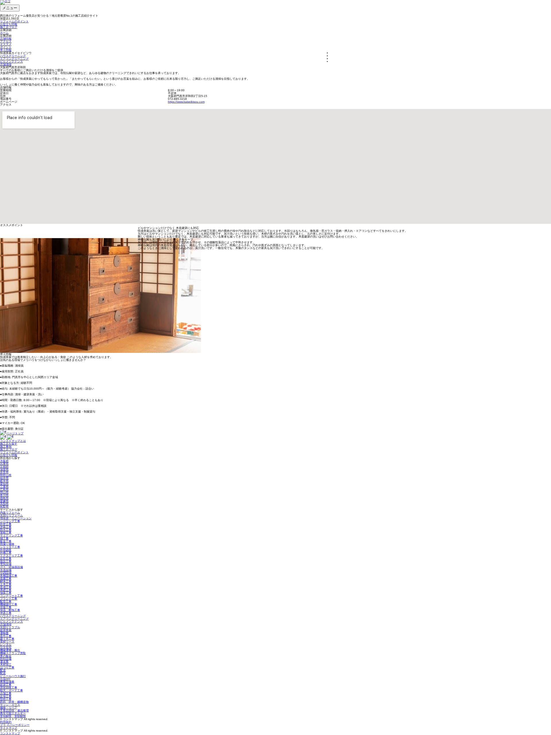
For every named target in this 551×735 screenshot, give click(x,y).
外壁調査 (5, 549)
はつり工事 (7, 667)
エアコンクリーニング (14, 58)
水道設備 (5, 569)
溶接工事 (5, 607)
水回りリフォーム (11, 515)
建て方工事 (7, 638)
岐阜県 (4, 481)
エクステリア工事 (11, 555)
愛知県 (4, 483)
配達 (3, 670)
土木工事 (5, 584)
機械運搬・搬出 (10, 650)
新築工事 (5, 684)
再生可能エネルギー (13, 713)
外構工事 (5, 552)
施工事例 (5, 446)
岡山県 (4, 492)
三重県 (4, 486)
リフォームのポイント (14, 21)
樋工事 (4, 538)
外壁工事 (5, 524)
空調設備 (5, 572)
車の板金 (5, 656)
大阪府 (4, 460)
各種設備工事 (8, 575)
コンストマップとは (13, 440)
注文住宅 (5, 647)
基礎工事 (5, 590)
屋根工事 (5, 532)
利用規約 (5, 722)
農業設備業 (7, 681)
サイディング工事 (11, 535)
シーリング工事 (10, 521)
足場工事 (5, 696)
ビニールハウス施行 (13, 676)
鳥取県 (4, 506)
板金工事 (5, 541)
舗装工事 (5, 592)
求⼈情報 (5, 50)
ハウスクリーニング (13, 55)
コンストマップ (10, 733)
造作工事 (5, 635)
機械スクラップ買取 (13, 653)
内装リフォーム (10, 512)
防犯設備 (5, 658)
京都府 (4, 466)
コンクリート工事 (11, 595)
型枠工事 (5, 699)
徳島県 (4, 498)
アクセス (5, 41)
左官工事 (5, 558)
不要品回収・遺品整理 (14, 710)
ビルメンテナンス (11, 61)
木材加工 (5, 664)
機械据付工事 (8, 604)
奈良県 (4, 472)
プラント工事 (8, 598)
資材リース (7, 641)
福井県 (4, 478)
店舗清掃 (5, 64)
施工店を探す (8, 443)
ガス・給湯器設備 (11, 567)
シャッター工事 (10, 547)
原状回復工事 (8, 687)
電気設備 (5, 564)
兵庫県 (4, 463)
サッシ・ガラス (10, 704)
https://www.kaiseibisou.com (186, 101)
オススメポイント (5, 46)
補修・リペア (8, 707)
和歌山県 (5, 475)
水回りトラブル (10, 627)
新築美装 (5, 630)
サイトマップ (8, 727)
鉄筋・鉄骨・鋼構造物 (14, 701)
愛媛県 (4, 501)
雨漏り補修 (7, 544)
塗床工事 (5, 613)
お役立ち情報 (8, 24)
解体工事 (5, 581)
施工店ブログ (8, 27)
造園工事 (5, 578)
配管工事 (5, 601)
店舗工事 (5, 693)
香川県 (4, 495)
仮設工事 (5, 561)
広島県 (4, 489)
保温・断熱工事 (10, 610)
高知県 (4, 503)
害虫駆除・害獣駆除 (13, 716)
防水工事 (5, 529)
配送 (3, 673)
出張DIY (5, 678)
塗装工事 (5, 526)
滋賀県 (4, 469)
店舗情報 (5, 38)
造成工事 (5, 587)
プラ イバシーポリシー (15, 724)
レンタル (5, 644)
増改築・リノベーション (16, 518)
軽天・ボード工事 (11, 690)
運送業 (4, 661)
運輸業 (4, 633)
